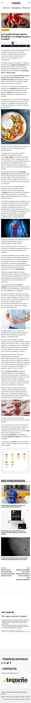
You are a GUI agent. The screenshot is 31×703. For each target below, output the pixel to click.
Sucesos (27, 697)
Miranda (3, 697)
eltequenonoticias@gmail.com (9, 673)
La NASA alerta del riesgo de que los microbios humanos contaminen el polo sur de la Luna (14, 558)
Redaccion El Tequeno (20, 43)
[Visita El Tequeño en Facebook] (10, 663)
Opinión (28, 699)
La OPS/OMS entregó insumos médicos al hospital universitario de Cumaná (13, 506)
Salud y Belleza (5, 30)
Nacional (8, 697)
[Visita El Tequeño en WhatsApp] (2, 663)
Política (22, 697)
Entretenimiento (14, 699)
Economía (6, 699)
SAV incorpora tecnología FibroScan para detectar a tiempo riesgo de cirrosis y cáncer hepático (14, 532)
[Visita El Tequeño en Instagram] (5, 663)
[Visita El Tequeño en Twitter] (8, 663)
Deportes (22, 699)
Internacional (16, 697)
